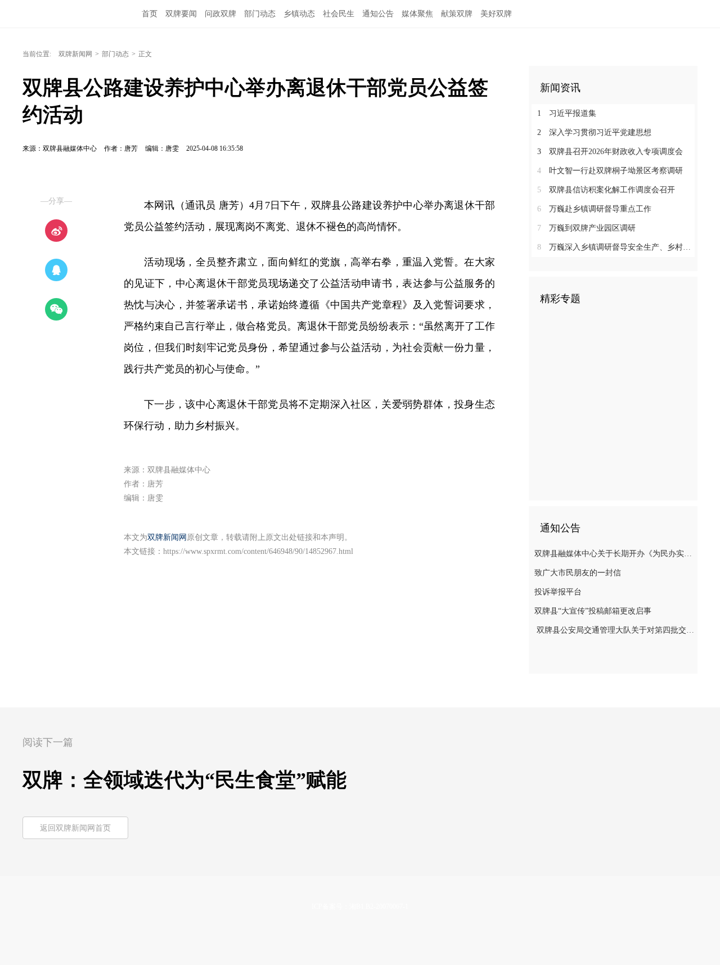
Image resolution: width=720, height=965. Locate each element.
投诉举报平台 (558, 592)
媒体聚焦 (417, 14)
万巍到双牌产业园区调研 (586, 228)
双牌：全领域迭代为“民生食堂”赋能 (184, 780)
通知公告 (378, 14)
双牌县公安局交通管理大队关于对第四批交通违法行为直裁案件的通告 (614, 630)
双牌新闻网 (75, 54)
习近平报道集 (566, 113)
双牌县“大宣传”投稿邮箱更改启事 (592, 611)
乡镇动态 (299, 14)
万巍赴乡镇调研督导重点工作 (594, 209)
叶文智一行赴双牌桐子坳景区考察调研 (610, 170)
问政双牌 (220, 14)
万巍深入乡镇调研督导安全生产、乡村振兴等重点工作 (617, 247)
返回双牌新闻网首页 (75, 828)
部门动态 (260, 14)
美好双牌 (496, 14)
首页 (150, 14)
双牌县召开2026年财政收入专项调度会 (610, 151)
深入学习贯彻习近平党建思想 (594, 132)
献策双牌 (456, 14)
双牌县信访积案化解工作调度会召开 (606, 190)
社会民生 (338, 14)
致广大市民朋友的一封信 (577, 573)
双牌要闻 (181, 14)
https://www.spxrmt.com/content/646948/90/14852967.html (258, 551)
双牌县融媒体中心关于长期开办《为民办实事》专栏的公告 (614, 553)
